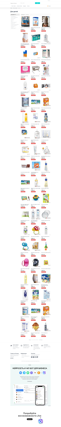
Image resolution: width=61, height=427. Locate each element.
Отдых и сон (13, 23)
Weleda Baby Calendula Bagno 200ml (25, 124)
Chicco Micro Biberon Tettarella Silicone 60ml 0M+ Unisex (25, 92)
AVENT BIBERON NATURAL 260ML (35, 140)
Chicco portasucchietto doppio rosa (25, 269)
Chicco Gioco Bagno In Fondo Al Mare (35, 204)
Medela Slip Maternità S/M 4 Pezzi (35, 285)
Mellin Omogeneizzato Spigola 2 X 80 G (35, 108)
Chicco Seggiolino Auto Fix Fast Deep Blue (35, 269)
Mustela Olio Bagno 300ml (45, 188)
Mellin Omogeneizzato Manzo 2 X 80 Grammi (25, 188)
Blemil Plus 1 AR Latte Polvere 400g (25, 317)
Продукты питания (14, 25)
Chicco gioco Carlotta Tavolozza (45, 268)
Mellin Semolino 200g (34, 300)
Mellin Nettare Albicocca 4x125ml (24, 140)
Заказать (23, 95)
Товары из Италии (13, 3)
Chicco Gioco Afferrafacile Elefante (24, 253)
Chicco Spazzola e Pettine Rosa (45, 75)
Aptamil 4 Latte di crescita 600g (25, 27)
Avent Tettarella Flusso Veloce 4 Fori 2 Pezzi (45, 156)
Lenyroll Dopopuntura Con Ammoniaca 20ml (34, 172)
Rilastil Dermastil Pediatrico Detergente (24, 285)
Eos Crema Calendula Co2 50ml (25, 59)
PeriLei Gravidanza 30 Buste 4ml (45, 59)
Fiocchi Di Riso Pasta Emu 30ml (25, 172)
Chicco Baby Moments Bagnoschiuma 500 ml (34, 221)
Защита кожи (13, 18)
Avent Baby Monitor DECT (44, 140)
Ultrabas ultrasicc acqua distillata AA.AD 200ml (46, 28)
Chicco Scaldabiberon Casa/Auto (46, 43)
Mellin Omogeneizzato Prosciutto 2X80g (34, 317)
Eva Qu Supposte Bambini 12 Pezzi (35, 44)
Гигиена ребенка (13, 16)
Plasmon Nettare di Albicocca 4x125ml (35, 92)
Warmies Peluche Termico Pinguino (45, 92)
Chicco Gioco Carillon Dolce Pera (45, 252)
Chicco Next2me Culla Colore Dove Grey (35, 76)
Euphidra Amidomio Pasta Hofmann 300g (24, 76)
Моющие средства (14, 22)
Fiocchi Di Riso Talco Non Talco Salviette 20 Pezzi (25, 221)
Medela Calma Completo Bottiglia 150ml (35, 188)
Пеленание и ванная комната (15, 24)
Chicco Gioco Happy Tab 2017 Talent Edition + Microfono (25, 204)
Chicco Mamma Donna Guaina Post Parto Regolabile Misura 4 (25, 44)
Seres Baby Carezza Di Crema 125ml (35, 253)
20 (39, 339)
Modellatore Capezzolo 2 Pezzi (45, 220)
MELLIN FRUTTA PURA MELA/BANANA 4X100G (44, 285)
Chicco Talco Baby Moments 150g (45, 237)
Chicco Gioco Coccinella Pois (35, 236)
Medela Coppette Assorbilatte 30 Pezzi (25, 156)
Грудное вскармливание (14, 17)
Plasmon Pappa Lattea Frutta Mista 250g (45, 317)
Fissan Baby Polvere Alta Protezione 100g (24, 301)
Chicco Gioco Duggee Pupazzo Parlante (35, 333)
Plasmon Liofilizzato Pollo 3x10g (35, 59)
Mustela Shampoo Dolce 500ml (45, 172)
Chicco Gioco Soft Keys (44, 204)
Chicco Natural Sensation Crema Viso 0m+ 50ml (45, 301)
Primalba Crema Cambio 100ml (35, 156)
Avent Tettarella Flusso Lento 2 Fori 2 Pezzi (25, 237)
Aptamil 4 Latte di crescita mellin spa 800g (35, 28)
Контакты (23, 357)
